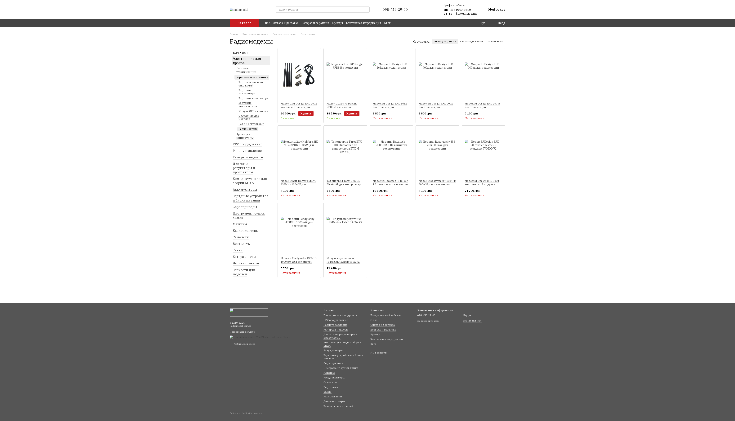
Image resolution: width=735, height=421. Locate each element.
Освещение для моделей (248, 117)
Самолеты (241, 237)
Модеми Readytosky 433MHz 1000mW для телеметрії (299, 260)
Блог (387, 23)
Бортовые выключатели (247, 104)
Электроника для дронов (247, 61)
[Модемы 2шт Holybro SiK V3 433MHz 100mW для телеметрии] (299, 152)
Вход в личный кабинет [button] (386, 315)
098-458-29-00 (395, 9)
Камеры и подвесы (248, 157)
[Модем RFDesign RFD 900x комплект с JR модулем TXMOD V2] (483, 152)
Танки (238, 250)
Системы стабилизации (246, 70)
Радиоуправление (247, 150)
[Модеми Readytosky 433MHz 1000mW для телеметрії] (299, 230)
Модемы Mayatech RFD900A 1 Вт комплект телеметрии (391, 182)
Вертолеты (242, 244)
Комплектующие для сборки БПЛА (250, 181)
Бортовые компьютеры (247, 91)
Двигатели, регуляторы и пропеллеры (244, 168)
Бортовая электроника (252, 77)
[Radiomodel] (249, 312)
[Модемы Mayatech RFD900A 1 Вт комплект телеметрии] (391, 152)
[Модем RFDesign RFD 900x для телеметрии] (437, 75)
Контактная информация (363, 23)
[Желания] (432, 10)
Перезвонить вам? (428, 320)
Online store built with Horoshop (246, 413)
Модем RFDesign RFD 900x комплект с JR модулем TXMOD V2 (482, 184)
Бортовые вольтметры (253, 98)
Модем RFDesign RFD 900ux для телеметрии (482, 105)
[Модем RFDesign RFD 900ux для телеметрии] (483, 75)
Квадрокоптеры (246, 231)
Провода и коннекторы (245, 136)
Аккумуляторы (245, 189)
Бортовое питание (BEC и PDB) (250, 84)
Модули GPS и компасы (253, 111)
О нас (266, 23)
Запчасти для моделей (244, 272)
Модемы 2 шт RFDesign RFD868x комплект (342, 105)
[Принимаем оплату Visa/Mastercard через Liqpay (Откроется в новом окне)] (260, 336)
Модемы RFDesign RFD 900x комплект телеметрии (299, 105)
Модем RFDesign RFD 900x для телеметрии (436, 105)
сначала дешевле (471, 41)
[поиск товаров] (366, 10)
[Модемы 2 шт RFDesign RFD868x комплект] (345, 75)
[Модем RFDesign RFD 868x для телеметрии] (391, 75)
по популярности (445, 41)
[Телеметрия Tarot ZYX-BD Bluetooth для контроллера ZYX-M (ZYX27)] (345, 152)
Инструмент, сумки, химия (249, 215)
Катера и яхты (244, 257)
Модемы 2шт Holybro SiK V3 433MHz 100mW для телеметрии (298, 184)
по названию (495, 41)
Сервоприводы (245, 207)
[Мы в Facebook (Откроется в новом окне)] (396, 23)
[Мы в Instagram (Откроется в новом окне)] (400, 23)
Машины (240, 224)
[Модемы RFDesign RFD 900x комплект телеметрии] (299, 75)
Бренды (337, 23)
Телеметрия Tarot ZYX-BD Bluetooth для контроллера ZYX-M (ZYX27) (344, 184)
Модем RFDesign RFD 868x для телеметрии (390, 105)
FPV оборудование (247, 144)
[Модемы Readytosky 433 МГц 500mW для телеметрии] (437, 152)
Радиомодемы (247, 128)
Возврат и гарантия (315, 23)
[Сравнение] (422, 10)
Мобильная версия (244, 343)
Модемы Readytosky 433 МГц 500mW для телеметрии (437, 182)
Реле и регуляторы (251, 124)
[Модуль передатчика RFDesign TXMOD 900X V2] (345, 230)
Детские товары (246, 263)
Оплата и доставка (286, 23)
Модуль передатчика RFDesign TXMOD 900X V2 (343, 260)
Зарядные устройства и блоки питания (250, 198)
